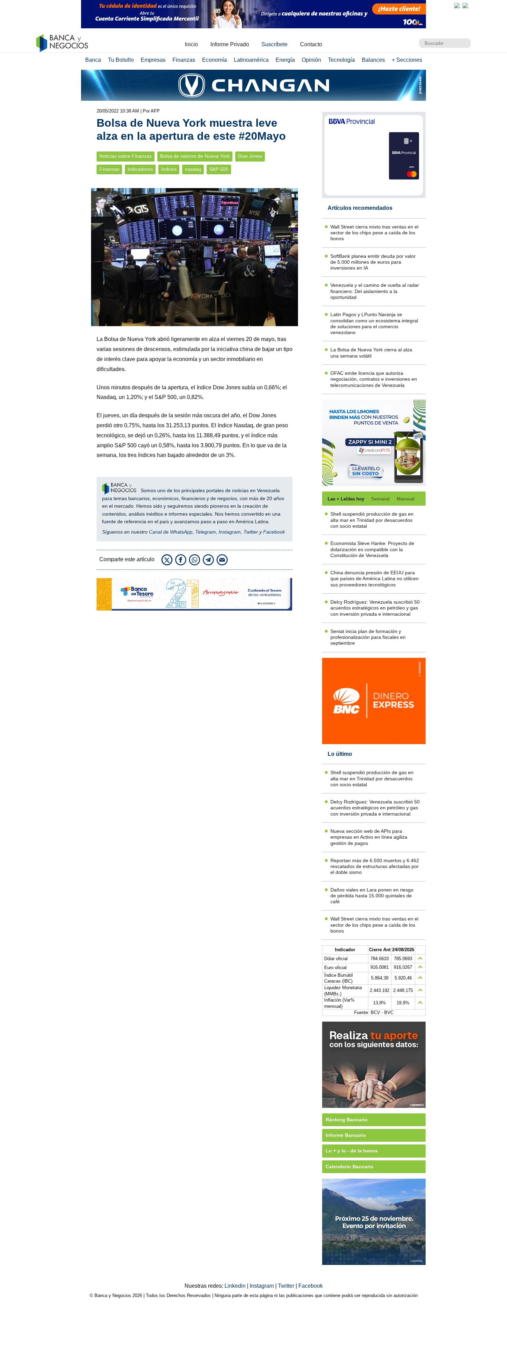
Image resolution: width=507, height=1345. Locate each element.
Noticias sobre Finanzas (125, 156)
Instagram (230, 532)
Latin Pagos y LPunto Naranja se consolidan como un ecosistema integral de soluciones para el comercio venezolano (374, 323)
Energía (285, 60)
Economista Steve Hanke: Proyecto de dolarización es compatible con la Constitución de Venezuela (372, 549)
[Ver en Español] (465, 5)
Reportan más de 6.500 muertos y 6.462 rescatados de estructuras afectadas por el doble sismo (374, 866)
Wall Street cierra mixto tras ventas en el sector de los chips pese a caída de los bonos (374, 233)
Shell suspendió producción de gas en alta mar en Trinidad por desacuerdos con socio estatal (372, 520)
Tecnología (341, 60)
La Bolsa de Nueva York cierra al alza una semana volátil (371, 352)
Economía (214, 60)
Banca (93, 60)
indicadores (140, 169)
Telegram (205, 532)
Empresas (153, 60)
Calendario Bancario (350, 1166)
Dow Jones (250, 156)
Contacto (311, 44)
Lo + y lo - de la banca (352, 1150)
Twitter (250, 532)
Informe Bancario (346, 1135)
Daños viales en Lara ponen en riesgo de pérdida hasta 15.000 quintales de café (372, 896)
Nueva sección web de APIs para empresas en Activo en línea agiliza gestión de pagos (368, 837)
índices (169, 169)
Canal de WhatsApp (170, 532)
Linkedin (236, 1286)
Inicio (191, 44)
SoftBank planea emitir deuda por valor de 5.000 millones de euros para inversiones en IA (373, 262)
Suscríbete (274, 44)
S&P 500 (218, 169)
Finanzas (183, 60)
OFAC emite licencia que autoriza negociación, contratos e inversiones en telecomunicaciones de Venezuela (373, 379)
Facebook (274, 532)
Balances (373, 60)
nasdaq (193, 169)
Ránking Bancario (347, 1119)
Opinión (311, 60)
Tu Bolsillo (121, 60)
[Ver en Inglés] (457, 5)
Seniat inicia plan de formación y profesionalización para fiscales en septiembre (368, 637)
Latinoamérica (251, 60)
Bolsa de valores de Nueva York (195, 156)
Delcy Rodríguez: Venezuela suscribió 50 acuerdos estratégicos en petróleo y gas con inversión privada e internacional (375, 608)
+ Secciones (407, 60)
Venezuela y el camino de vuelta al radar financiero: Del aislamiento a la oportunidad (374, 291)
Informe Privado (229, 44)
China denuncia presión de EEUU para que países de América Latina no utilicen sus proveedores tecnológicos (374, 578)
